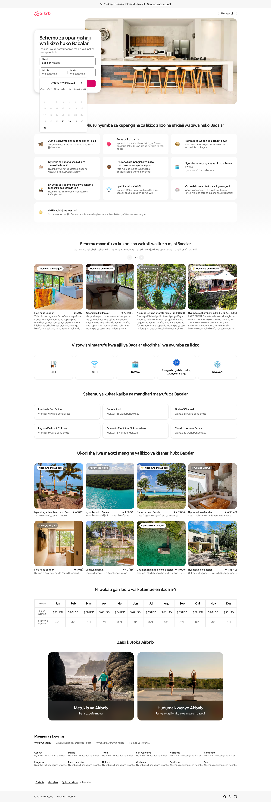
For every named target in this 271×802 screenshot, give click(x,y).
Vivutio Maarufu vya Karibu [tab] (110, 742)
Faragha (61, 796)
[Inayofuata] (141, 257)
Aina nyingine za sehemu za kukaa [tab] (73, 742)
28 (69, 121)
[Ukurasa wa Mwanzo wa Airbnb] (42, 13)
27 (63, 121)
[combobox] (67, 63)
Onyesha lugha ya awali (159, 4)
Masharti (72, 796)
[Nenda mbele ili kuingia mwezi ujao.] (81, 83)
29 (75, 121)
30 (81, 121)
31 (45, 127)
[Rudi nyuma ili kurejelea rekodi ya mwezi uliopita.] (45, 83)
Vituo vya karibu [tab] (42, 742)
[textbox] (53, 74)
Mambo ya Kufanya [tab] (139, 742)
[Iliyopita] (129, 257)
